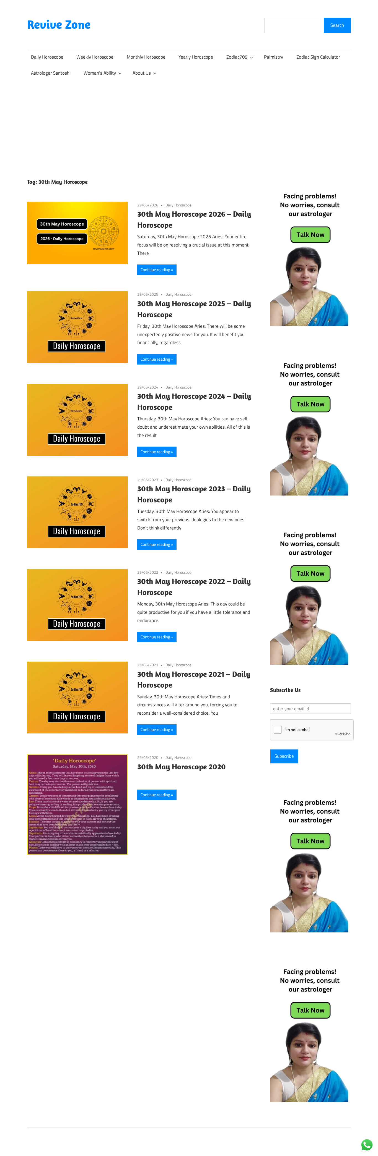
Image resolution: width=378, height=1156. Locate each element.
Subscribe (284, 756)
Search (337, 25)
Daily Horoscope (47, 57)
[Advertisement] (189, 122)
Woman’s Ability (100, 73)
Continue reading (155, 269)
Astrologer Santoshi (51, 73)
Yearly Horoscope (195, 57)
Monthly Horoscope (146, 57)
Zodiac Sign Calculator (318, 57)
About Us (142, 73)
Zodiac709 (237, 57)
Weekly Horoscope (94, 57)
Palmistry (273, 57)
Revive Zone (58, 24)
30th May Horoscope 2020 (181, 766)
